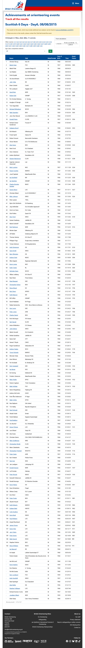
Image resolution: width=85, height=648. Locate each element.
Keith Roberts (13, 505)
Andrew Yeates (14, 349)
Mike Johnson (14, 196)
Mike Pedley (13, 379)
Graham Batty (13, 508)
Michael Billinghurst (15, 109)
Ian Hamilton (13, 181)
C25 (35, 44)
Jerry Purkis (13, 532)
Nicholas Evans (14, 271)
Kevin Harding (14, 565)
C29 (49, 44)
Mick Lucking (13, 167)
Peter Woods (13, 474)
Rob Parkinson (14, 227)
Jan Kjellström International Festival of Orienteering (42, 623)
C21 (21, 44)
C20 (18, 44)
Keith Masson (13, 295)
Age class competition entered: (14, 48)
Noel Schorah (13, 410)
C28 (45, 44)
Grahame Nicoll (14, 128)
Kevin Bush (13, 515)
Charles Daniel (14, 315)
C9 (37, 42)
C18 (11, 44)
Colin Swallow (14, 512)
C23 (28, 44)
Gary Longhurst (14, 575)
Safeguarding (42, 619)
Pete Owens (13, 535)
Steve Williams (14, 546)
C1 (15, 42)
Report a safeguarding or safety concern (68, 622)
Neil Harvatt (13, 322)
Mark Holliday (13, 386)
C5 (26, 42)
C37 (27, 46)
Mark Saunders (14, 112)
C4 (23, 42)
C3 (20, 42)
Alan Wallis (13, 585)
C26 (38, 44)
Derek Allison (13, 190)
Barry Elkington (14, 254)
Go (50, 51)
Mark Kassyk (13, 539)
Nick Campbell (14, 366)
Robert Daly (13, 95)
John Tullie (13, 82)
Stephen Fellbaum (15, 588)
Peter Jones (13, 312)
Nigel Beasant (14, 281)
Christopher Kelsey (15, 285)
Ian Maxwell (13, 549)
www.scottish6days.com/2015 (64, 30)
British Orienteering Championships (42, 627)
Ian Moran (12, 369)
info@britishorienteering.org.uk (14, 629)
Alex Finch (13, 217)
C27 (42, 44)
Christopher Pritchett (16, 451)
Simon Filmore (14, 427)
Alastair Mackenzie (15, 158)
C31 (10, 46)
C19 (14, 44)
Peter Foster (13, 498)
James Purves (14, 525)
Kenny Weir (13, 529)
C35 (20, 46)
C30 (6, 46)
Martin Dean (13, 65)
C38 (31, 46)
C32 (13, 46)
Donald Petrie (13, 119)
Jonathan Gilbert (14, 595)
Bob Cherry (13, 291)
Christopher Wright (15, 444)
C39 (34, 46)
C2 (18, 42)
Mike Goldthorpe (14, 440)
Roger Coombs (14, 171)
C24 (31, 44)
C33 (17, 46)
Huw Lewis (13, 308)
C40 (38, 46)
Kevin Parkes (13, 485)
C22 (24, 44)
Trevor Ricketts (14, 352)
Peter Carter (13, 454)
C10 (40, 42)
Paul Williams (13, 518)
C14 (43, 42)
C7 (31, 42)
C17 (7, 44)
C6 (29, 42)
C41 (41, 46)
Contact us (77, 627)
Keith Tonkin (13, 268)
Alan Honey (13, 145)
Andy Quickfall (14, 578)
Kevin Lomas (13, 264)
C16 (50, 42)
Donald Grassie (14, 468)
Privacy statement (75, 619)
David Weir (13, 92)
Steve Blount (13, 288)
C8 (34, 42)
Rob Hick (12, 461)
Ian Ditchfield (13, 177)
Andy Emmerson (14, 247)
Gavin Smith (13, 251)
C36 (24, 46)
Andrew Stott (13, 257)
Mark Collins (13, 400)
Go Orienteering (42, 617)
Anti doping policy (75, 625)
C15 (47, 42)
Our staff (77, 617)
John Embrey (13, 329)
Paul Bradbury (13, 420)
